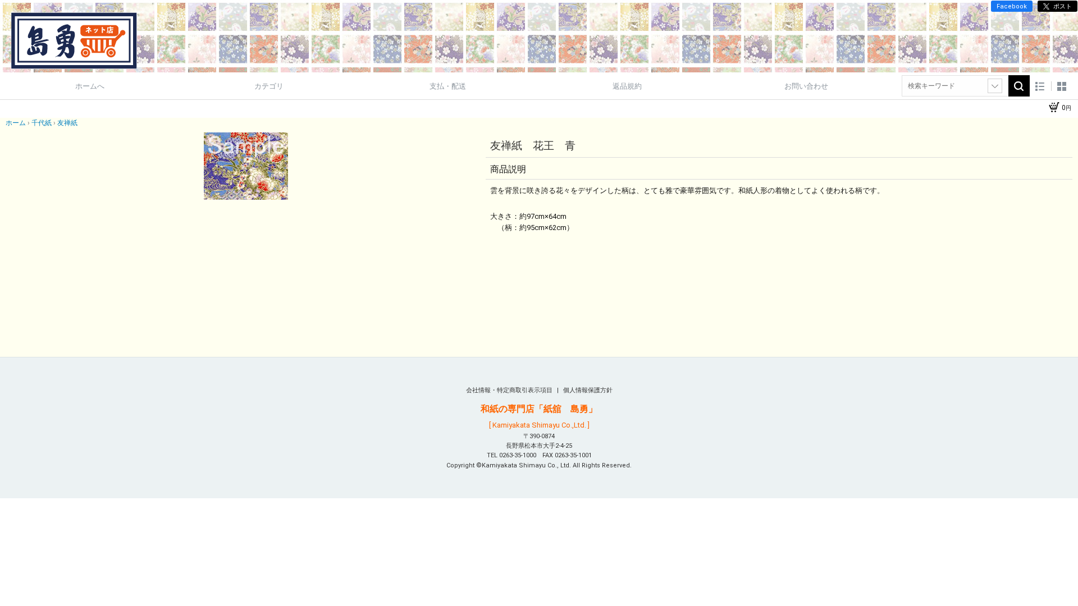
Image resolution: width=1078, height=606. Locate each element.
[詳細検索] (995, 86)
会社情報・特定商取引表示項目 (510, 390)
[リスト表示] (1040, 86)
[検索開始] (1019, 86)
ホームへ (89, 86)
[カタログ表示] (1061, 86)
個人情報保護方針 (588, 390)
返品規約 (627, 86)
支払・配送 (448, 86)
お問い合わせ (806, 86)
